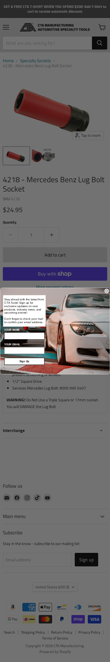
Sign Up (24, 361)
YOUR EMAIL (12, 344)
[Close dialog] (107, 291)
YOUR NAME (12, 329)
